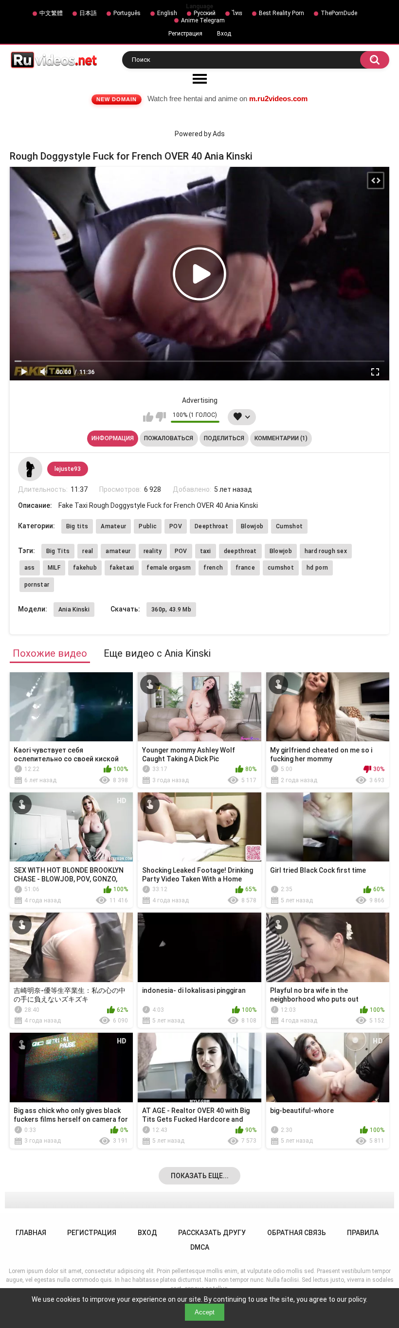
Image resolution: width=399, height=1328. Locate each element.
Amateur (113, 526)
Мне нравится (148, 417)
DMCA (199, 1247)
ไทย (237, 13)
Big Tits (58, 551)
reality (153, 551)
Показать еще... (200, 1176)
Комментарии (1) (281, 438)
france (245, 567)
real (87, 551)
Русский (205, 13)
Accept (205, 1312)
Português (127, 13)
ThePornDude (339, 13)
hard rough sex (326, 551)
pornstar (36, 584)
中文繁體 (51, 13)
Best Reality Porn (281, 13)
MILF (54, 567)
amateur (118, 551)
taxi (205, 551)
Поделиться (224, 438)
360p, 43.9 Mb (171, 609)
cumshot (281, 567)
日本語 (88, 13)
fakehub (85, 567)
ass (29, 567)
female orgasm (168, 567)
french (213, 567)
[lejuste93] (30, 469)
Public (148, 526)
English (167, 13)
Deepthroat (211, 526)
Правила (363, 1233)
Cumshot (289, 526)
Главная (31, 1233)
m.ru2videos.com (278, 98)
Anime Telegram (203, 20)
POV (175, 526)
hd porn (317, 567)
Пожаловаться (168, 438)
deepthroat (240, 551)
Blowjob (252, 526)
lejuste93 (67, 469)
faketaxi (121, 567)
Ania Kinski (74, 609)
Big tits (77, 526)
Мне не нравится (161, 417)
